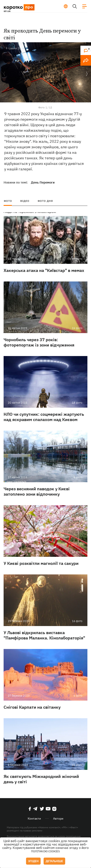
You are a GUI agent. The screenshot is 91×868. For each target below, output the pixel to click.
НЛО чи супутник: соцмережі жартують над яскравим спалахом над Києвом (44, 416)
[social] (29, 808)
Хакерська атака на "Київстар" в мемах (44, 270)
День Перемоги (43, 182)
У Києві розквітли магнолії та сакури (41, 563)
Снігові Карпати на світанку (32, 707)
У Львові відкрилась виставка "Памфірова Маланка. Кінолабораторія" (44, 635)
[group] (45, 72)
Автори (58, 818)
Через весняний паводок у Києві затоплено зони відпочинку (37, 491)
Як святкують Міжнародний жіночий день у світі (41, 779)
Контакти (34, 818)
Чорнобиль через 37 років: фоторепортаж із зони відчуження (39, 342)
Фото (8, 200)
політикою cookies (45, 851)
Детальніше (54, 861)
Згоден (33, 861)
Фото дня (45, 200)
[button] (87, 74)
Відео (24, 200)
